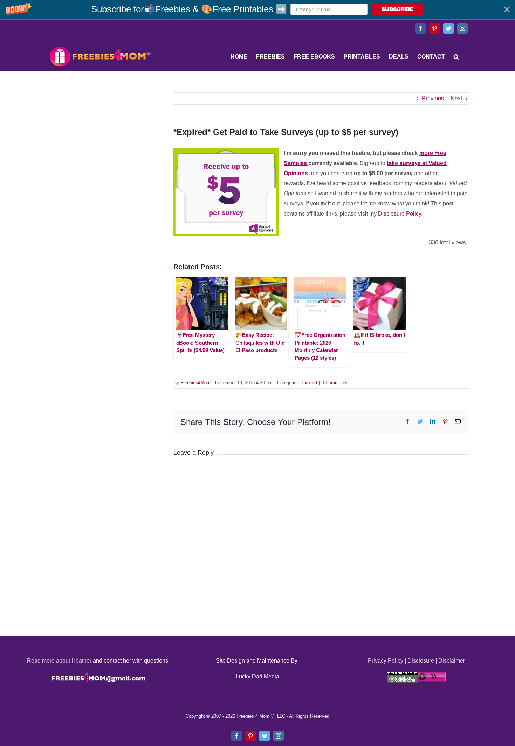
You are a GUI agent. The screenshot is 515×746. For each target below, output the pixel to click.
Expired (309, 382)
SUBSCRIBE (397, 9)
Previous (433, 98)
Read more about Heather (59, 661)
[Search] (456, 57)
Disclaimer (451, 661)
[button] (257, 9)
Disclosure (420, 661)
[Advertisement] (99, 136)
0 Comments (335, 382)
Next (456, 98)
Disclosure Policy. (400, 214)
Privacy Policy (385, 661)
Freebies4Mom (195, 382)
